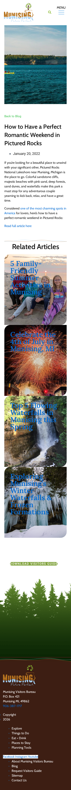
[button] (50, 13)
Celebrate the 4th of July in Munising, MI (33, 341)
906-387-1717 (12, 706)
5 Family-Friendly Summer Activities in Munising (30, 277)
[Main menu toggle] (57, 12)
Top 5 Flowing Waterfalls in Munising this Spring (33, 416)
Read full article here (18, 226)
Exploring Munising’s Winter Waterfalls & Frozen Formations (30, 494)
